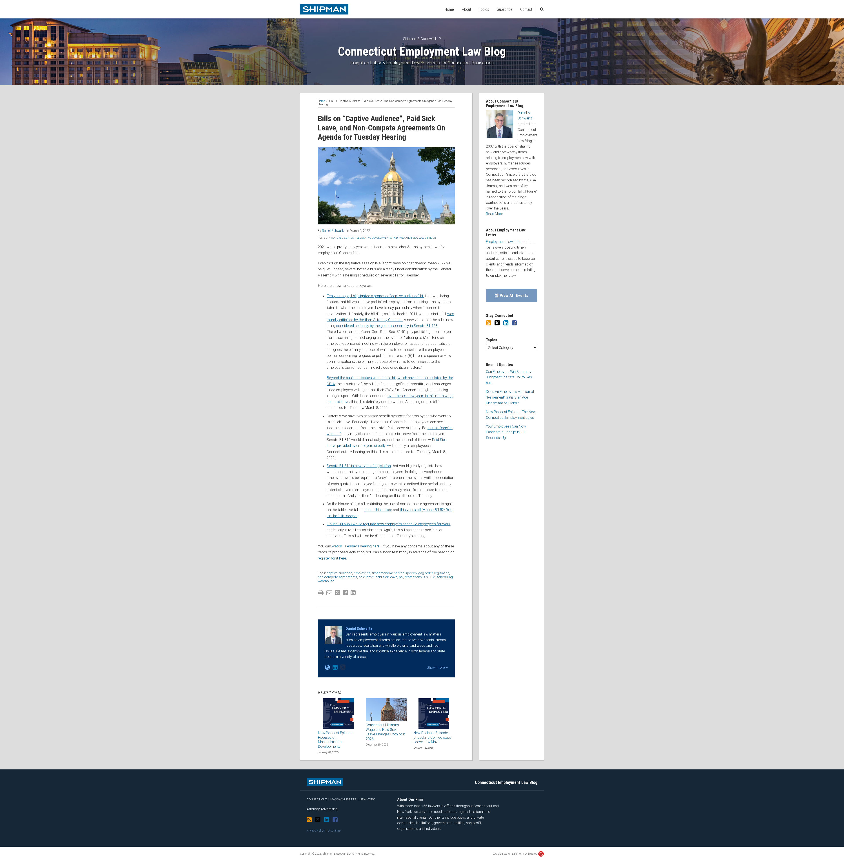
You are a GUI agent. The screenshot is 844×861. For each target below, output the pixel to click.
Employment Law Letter (504, 242)
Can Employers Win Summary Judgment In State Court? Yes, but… (509, 377)
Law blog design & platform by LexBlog (515, 853)
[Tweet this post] (337, 593)
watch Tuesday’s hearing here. (356, 546)
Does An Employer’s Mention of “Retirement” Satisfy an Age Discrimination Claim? (510, 397)
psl (401, 577)
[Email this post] (329, 593)
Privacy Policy (316, 830)
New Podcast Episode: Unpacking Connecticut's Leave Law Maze (432, 737)
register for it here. (333, 558)
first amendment (384, 573)
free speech (407, 573)
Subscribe (504, 9)
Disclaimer (335, 830)
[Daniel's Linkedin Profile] (335, 667)
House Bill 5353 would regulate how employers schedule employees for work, (389, 524)
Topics (484, 9)
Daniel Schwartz (333, 231)
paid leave (366, 577)
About (466, 9)
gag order (425, 573)
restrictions (413, 577)
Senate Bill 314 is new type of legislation (359, 466)
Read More (494, 214)
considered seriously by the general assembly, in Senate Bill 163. (387, 325)
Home (449, 9)
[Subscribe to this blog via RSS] (488, 323)
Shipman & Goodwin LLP (422, 39)
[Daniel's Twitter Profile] (343, 667)
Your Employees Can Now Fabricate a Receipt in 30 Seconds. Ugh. (506, 432)
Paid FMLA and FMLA (405, 237)
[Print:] (321, 592)
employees (362, 573)
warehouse (326, 581)
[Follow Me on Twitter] (497, 323)
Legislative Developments (374, 237)
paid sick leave (386, 577)
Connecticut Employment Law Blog (422, 51)
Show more (436, 667)
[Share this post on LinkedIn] (353, 593)
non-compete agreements (337, 577)
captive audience (339, 573)
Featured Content (343, 237)
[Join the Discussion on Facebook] (514, 323)
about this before (378, 509)
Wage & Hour (427, 237)
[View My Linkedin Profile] (505, 323)
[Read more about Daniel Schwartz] (327, 667)
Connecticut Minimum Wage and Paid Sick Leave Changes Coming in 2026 (386, 732)
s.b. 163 (429, 577)
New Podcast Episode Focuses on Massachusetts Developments (335, 740)
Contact (526, 9)
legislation (441, 573)
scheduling (445, 577)
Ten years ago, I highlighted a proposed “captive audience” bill (375, 296)
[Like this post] (345, 593)
